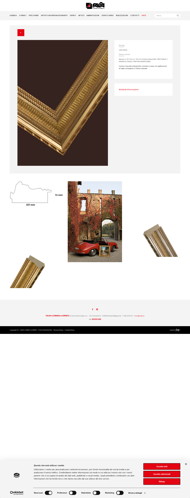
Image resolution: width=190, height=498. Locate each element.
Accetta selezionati (161, 474)
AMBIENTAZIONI (92, 15)
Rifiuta (162, 481)
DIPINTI (73, 15)
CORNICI (22, 15)
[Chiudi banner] (186, 464)
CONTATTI (134, 15)
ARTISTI (81, 15)
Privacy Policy (58, 330)
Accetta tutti (161, 466)
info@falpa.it (139, 316)
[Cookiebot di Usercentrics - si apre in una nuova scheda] (16, 493)
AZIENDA (13, 15)
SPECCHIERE (34, 15)
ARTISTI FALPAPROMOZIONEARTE (54, 15)
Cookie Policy (69, 330)
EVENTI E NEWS (108, 15)
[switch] (72, 493)
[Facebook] (92, 309)
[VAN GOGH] (62, 103)
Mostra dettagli (135, 493)
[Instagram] (97, 309)
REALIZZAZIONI (122, 15)
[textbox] (167, 16)
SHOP (144, 15)
